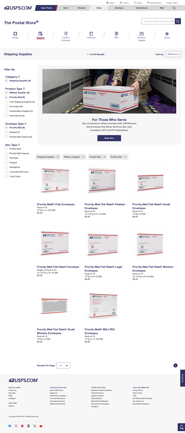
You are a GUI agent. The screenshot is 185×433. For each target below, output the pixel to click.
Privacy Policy (138, 390)
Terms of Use (137, 393)
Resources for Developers (100, 404)
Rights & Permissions (57, 404)
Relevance (172, 54)
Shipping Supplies (46, 156)
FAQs (10, 396)
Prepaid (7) (14, 132)
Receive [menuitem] (81, 8)
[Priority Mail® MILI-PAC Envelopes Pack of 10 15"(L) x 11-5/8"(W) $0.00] (107, 305)
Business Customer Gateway (101, 390)
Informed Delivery (155, 3)
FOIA (134, 396)
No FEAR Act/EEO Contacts (142, 398)
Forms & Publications (57, 398)
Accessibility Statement (141, 404)
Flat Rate (13, 158)
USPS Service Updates (58, 396)
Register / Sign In (172, 3)
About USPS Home (56, 390)
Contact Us (12, 390)
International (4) (17, 115)
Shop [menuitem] (99, 8)
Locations (125, 3)
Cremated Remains (18, 171)
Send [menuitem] (65, 8)
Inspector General (97, 396)
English (109, 2)
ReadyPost (14, 167)
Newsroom (54, 393)
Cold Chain (14, 176)
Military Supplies (72, 156)
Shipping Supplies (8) (20, 80)
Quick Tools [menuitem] (46, 8)
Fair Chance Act (138, 401)
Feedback (12, 398)
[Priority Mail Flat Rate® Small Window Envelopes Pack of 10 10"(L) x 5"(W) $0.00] (59, 305)
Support (139, 3)
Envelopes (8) (15, 106)
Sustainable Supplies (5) (21, 111)
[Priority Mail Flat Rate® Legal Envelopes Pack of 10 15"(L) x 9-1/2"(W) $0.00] (107, 243)
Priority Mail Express (19, 153)
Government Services (57, 401)
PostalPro (94, 406)
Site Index (12, 393)
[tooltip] (19, 77)
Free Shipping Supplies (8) (22, 101)
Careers (11, 406)
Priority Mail (15, 148)
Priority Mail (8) (17, 97)
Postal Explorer (96, 398)
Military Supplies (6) (19, 92)
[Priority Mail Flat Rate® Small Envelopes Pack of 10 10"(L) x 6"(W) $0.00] (155, 180)
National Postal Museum (99, 401)
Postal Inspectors (97, 393)
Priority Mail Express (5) (20, 136)
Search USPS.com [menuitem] (174, 8)
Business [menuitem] (119, 8)
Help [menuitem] (162, 8)
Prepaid (13, 162)
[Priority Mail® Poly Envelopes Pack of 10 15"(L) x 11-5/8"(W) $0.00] (59, 180)
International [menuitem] (141, 8)
